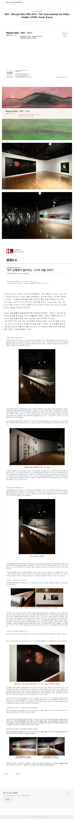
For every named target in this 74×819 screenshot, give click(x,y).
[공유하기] (9, 774)
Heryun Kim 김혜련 (37, 11)
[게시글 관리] (11, 774)
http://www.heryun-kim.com (14, 2)
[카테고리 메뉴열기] (71, 3)
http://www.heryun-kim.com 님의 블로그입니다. (16, 795)
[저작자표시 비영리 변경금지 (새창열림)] (24, 774)
